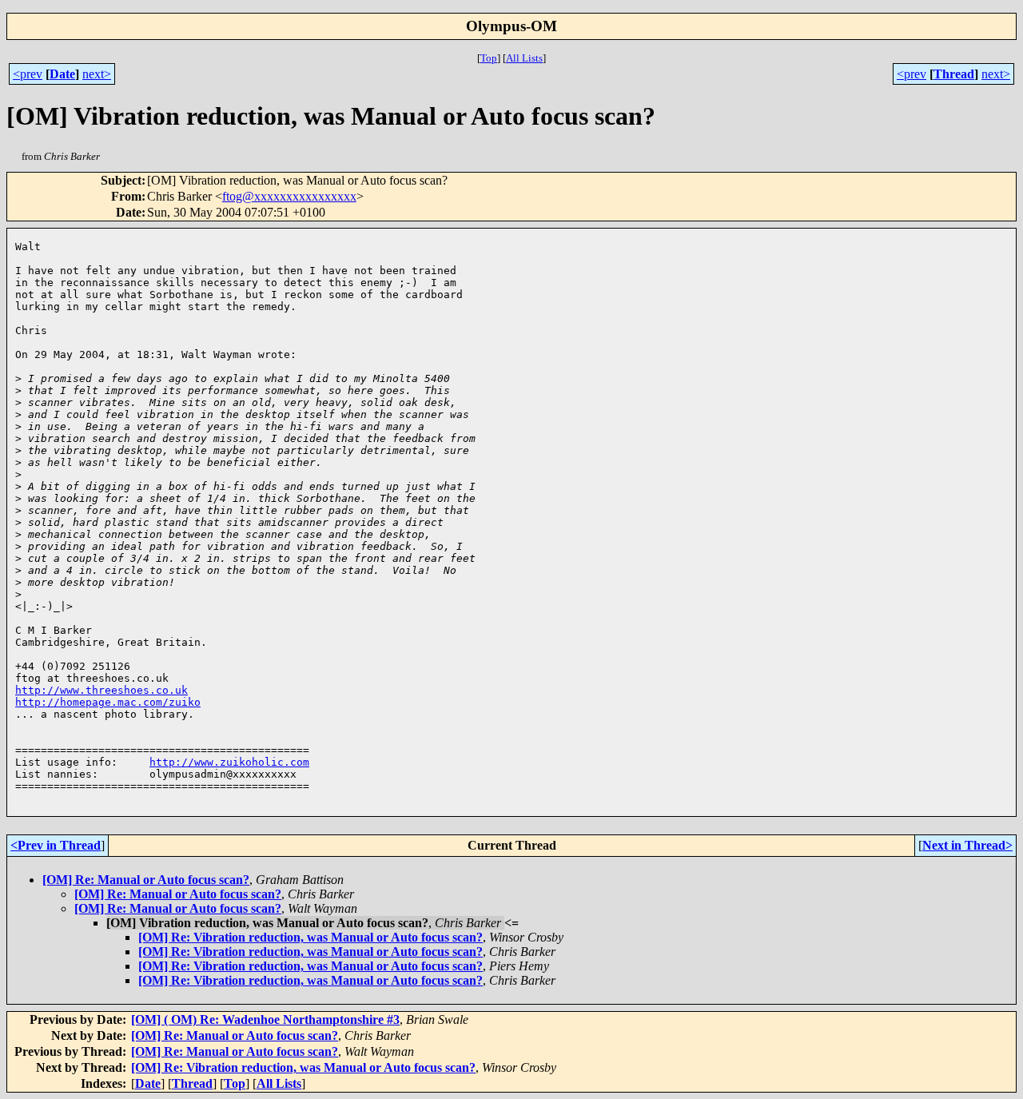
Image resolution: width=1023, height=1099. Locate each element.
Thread (953, 74)
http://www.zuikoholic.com (229, 762)
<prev (27, 74)
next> (96, 74)
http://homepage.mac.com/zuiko (108, 702)
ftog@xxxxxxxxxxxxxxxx (289, 196)
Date (62, 74)
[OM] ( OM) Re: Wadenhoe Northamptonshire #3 (265, 1019)
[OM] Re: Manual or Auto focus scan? (145, 879)
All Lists (524, 58)
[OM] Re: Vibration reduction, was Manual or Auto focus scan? (310, 937)
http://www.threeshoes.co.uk (101, 690)
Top (488, 58)
